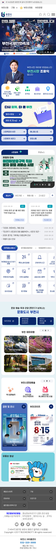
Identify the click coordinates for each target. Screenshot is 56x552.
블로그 (16, 524)
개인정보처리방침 (13, 513)
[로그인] (40, 14)
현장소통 (33, 139)
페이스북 (22, 524)
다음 (50, 52)
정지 (48, 52)
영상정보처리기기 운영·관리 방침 (36, 513)
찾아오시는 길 (38, 516)
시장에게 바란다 (9, 139)
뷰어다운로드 (28, 519)
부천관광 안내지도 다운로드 (25, 321)
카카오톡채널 (28, 524)
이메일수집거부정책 (12, 516)
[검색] (48, 14)
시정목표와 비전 (9, 132)
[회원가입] (44, 14)
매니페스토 (34, 132)
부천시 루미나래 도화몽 (43, 321)
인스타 (34, 524)
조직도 (49, 516)
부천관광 (7, 321)
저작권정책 (26, 516)
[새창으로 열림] (28, 36)
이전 (45, 52)
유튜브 (39, 524)
